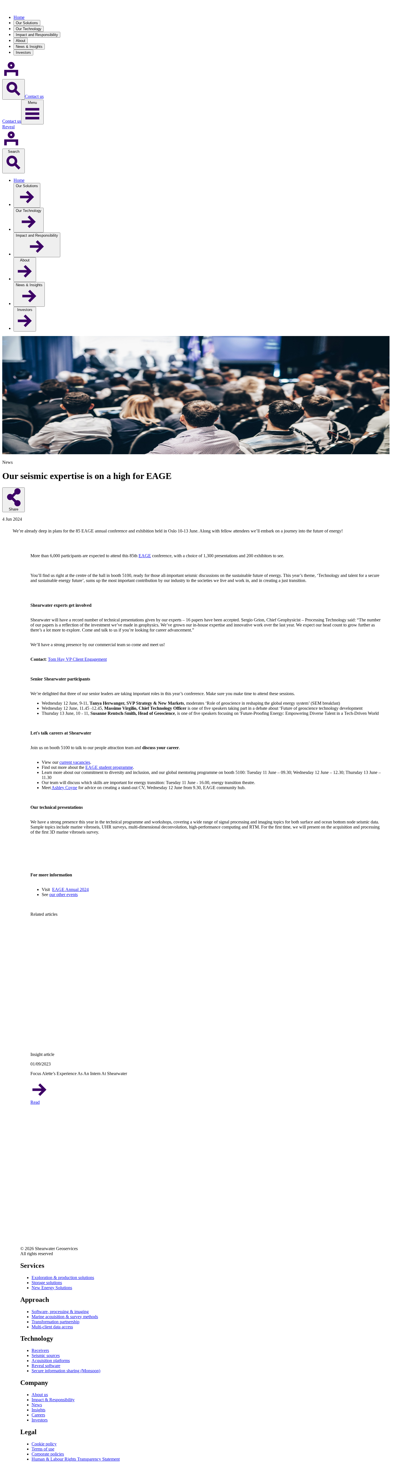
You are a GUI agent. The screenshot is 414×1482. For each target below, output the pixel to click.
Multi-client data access (52, 1326)
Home (19, 17)
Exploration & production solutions (63, 1277)
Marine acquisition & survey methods (65, 1316)
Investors (23, 52)
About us (40, 1394)
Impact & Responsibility (53, 1399)
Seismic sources (46, 1355)
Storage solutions (47, 1282)
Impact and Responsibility (37, 35)
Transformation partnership (55, 1321)
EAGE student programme (109, 767)
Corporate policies (48, 1454)
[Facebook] (24, 1221)
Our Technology (28, 29)
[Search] (13, 89)
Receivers (40, 1350)
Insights (38, 1409)
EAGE (145, 555)
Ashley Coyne (64, 787)
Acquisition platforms (51, 1360)
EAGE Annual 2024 (70, 889)
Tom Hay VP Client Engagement (77, 659)
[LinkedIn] (24, 1206)
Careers (38, 1414)
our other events (63, 894)
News (37, 1404)
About (20, 41)
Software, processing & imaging (60, 1311)
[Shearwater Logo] (22, 7)
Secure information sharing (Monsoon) (66, 1370)
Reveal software (46, 1365)
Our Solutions (27, 23)
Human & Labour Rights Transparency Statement (76, 1459)
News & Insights (29, 46)
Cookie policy (44, 1443)
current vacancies (74, 762)
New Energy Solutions (52, 1287)
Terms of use (43, 1449)
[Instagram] (24, 1236)
